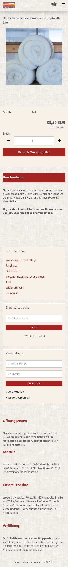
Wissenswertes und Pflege (21, 260)
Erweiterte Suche (34, 336)
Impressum (12, 293)
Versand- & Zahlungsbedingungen (25, 276)
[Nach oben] (57, 561)
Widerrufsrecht (15, 287)
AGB (8, 282)
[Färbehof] (7, 5)
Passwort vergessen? (18, 397)
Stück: (6, 133)
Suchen (34, 327)
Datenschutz (13, 271)
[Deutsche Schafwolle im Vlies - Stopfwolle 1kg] (34, 56)
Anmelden (34, 383)
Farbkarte (12, 265)
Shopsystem (21, 562)
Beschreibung (13, 177)
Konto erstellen (15, 391)
